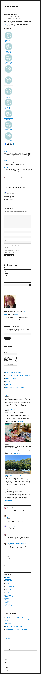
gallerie (12, 178)
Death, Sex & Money (9, 586)
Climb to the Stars (11, 6)
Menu (34, 7)
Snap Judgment (8, 599)
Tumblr (28, 313)
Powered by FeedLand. (10, 364)
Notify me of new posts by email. (11, 252)
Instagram (21, 313)
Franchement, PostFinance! (11, 624)
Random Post (7, 649)
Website (6, 240)
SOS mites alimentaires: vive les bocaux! (13, 372)
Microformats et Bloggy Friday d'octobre (13, 626)
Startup (6, 593)
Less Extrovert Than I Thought (11, 382)
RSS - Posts (7, 638)
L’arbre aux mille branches (10, 409)
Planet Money (8, 587)
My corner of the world (21, 177)
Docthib (8, 534)
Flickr (5, 314)
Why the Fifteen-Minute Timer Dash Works (14, 387)
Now (5, 651)
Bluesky (24, 311)
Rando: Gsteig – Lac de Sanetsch (12, 627)
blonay (5, 178)
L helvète (9, 192)
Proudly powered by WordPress (16, 670)
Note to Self (7, 604)
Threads (15, 313)
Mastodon (6, 313)
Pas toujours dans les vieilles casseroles (20, 534)
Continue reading (9, 407)
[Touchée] (18, 163)
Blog (5, 646)
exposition (8, 178)
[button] (16, 352)
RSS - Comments (8, 640)
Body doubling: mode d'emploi (11, 373)
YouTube (11, 313)
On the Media (8, 578)
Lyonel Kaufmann (11, 543)
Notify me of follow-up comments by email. (12, 250)
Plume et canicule (9, 443)
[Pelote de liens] (18, 170)
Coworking (6, 667)
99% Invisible (8, 595)
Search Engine (8, 381)
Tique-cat (7, 395)
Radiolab (7, 590)
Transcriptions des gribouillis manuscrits (14, 488)
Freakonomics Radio (9, 581)
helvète (15, 178)
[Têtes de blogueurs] (18, 154)
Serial (6, 584)
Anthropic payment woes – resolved (12, 379)
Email (5, 235)
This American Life (9, 596)
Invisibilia (7, 583)
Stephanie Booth (9, 177)
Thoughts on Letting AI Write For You (13, 475)
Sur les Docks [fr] (8, 605)
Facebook (16, 314)
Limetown (7, 601)
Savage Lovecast (8, 580)
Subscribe (7, 338)
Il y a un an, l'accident (9, 385)
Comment (6, 213)
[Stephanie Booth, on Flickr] (17, 301)
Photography (27, 177)
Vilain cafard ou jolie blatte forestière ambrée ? (15, 617)
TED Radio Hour (8, 602)
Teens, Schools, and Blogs (10, 378)
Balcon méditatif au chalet (21, 543)
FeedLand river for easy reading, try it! (12, 349)
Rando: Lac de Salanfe (9, 616)
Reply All (7, 592)
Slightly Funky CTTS (9, 384)
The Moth (7, 598)
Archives (6, 565)
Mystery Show (8, 577)
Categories (6, 556)
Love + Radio (8, 589)
